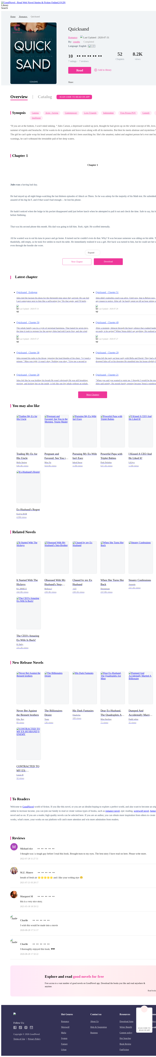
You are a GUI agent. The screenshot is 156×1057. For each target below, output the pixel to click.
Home (13, 17)
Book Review (125, 1044)
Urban (63, 1049)
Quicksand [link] (35, 17)
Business (94, 1033)
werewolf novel (141, 811)
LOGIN (62, 2)
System (64, 1038)
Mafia (63, 1033)
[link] (13, 17)
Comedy (146, 113)
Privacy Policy (34, 1039)
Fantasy (64, 1044)
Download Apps (126, 1021)
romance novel (112, 811)
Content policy (126, 1033)
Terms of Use (19, 1039)
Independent (108, 113)
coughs (76, 41)
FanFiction (124, 1049)
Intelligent (36, 118)
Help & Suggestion (98, 1027)
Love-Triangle (90, 113)
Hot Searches (125, 1038)
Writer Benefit (126, 1027)
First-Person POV (128, 113)
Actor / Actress (51, 113)
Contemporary (71, 113)
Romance (23, 17)
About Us (94, 1021)
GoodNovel (28, 806)
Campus (35, 113)
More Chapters (92, 395)
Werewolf (65, 1027)
